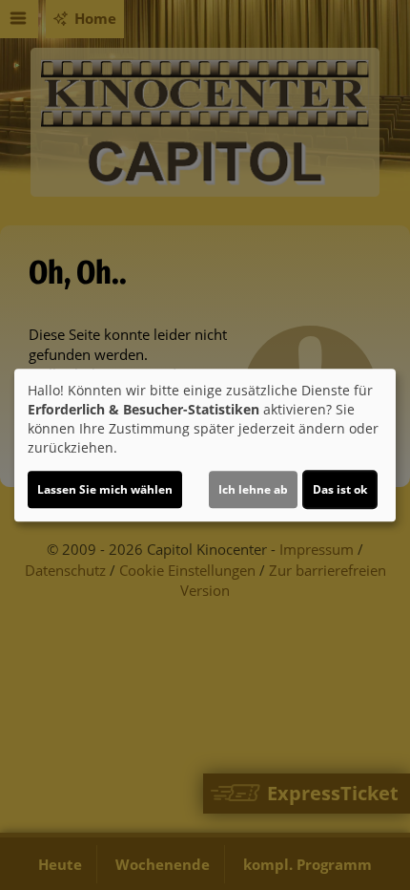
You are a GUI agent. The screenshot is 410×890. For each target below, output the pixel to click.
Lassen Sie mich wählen (105, 489)
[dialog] (205, 445)
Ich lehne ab (253, 489)
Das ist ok (340, 489)
